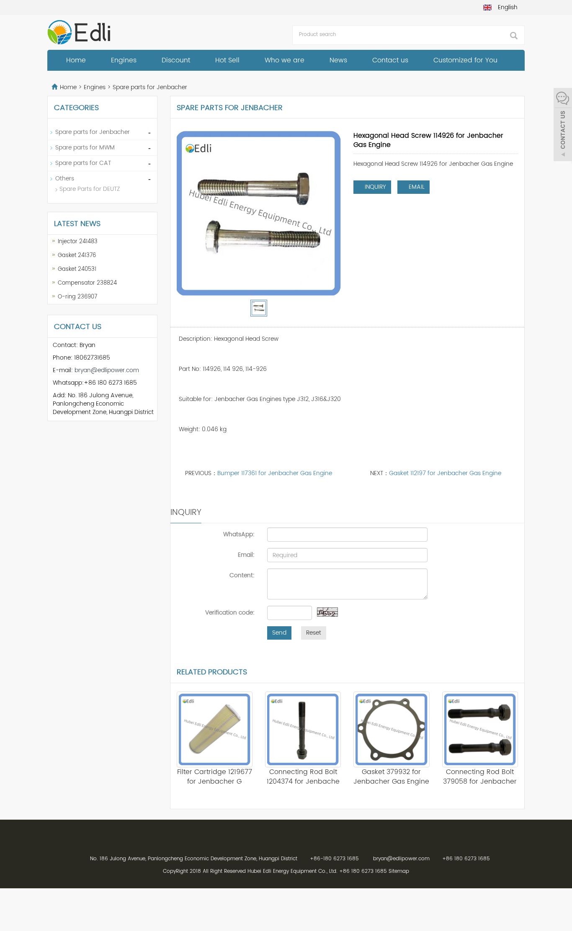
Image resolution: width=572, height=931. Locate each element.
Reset (313, 633)
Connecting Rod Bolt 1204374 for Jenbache (303, 776)
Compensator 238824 (87, 283)
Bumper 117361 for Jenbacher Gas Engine (274, 473)
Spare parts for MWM (85, 147)
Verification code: (230, 612)
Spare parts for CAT (83, 163)
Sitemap (399, 871)
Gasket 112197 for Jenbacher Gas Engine (445, 473)
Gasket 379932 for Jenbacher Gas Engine (391, 776)
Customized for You (465, 60)
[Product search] (513, 35)
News (338, 60)
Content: (242, 575)
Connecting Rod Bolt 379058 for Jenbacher (480, 776)
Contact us (390, 60)
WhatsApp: (239, 534)
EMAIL (416, 187)
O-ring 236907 (77, 297)
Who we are (284, 60)
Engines (124, 60)
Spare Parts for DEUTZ (89, 189)
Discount (176, 60)
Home (76, 60)
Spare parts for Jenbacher (149, 87)
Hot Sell (227, 60)
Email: (246, 554)
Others (64, 178)
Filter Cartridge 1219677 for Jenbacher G (214, 776)
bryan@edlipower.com (107, 370)
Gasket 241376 (77, 255)
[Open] (563, 125)
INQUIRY (374, 187)
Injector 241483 (78, 241)
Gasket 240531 (77, 269)
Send (279, 633)
